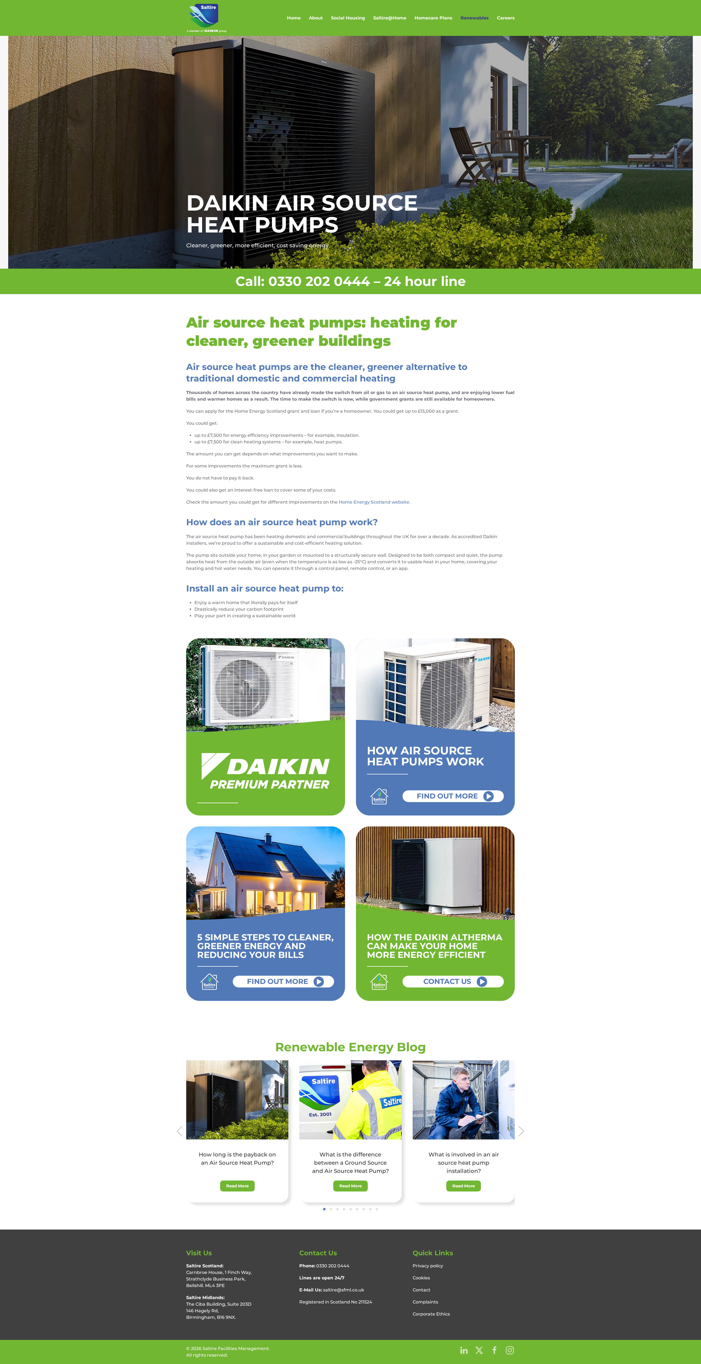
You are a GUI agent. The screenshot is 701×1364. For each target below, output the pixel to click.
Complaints (425, 1302)
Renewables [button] (475, 18)
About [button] (316, 18)
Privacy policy (428, 1265)
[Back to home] (206, 18)
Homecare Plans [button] (433, 18)
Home (294, 18)
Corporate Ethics (431, 1314)
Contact (421, 1290)
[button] (180, 1131)
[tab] (324, 1209)
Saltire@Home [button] (389, 18)
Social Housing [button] (348, 18)
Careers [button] (506, 18)
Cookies (421, 1277)
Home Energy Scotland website (374, 502)
